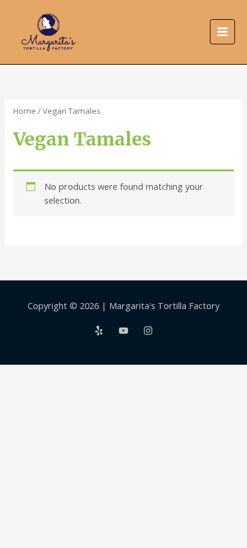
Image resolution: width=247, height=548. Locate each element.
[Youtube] (123, 330)
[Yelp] (99, 330)
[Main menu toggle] (222, 31)
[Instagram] (148, 330)
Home (24, 110)
